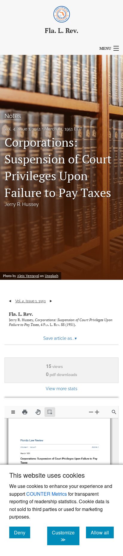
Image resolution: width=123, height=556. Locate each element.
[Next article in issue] (51, 301)
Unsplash (51, 276)
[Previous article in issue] (10, 301)
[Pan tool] (38, 412)
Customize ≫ (65, 536)
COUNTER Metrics (46, 493)
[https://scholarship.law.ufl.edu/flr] (33, 439)
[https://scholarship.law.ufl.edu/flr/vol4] (25, 446)
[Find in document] (114, 412)
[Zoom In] (97, 412)
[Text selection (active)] (49, 412)
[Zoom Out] (91, 412)
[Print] (24, 412)
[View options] (13, 412)
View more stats (61, 388)
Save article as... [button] (60, 338)
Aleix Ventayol (28, 276)
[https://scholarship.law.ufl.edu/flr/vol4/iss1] (33, 446)
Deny (22, 532)
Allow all (102, 532)
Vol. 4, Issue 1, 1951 (22, 129)
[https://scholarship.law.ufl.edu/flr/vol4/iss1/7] (93, 446)
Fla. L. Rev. (21, 314)
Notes (12, 116)
